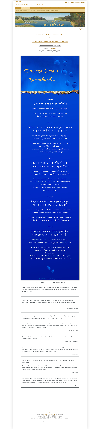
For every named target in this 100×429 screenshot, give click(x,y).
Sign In (67, 2)
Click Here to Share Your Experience (50, 282)
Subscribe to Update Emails (78, 2)
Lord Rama (82, 28)
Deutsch (57, 41)
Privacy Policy (52, 414)
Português (45, 41)
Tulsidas (82, 30)
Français (51, 41)
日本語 (66, 41)
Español (40, 41)
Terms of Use (45, 414)
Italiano (62, 41)
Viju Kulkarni (52, 48)
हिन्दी (36, 41)
